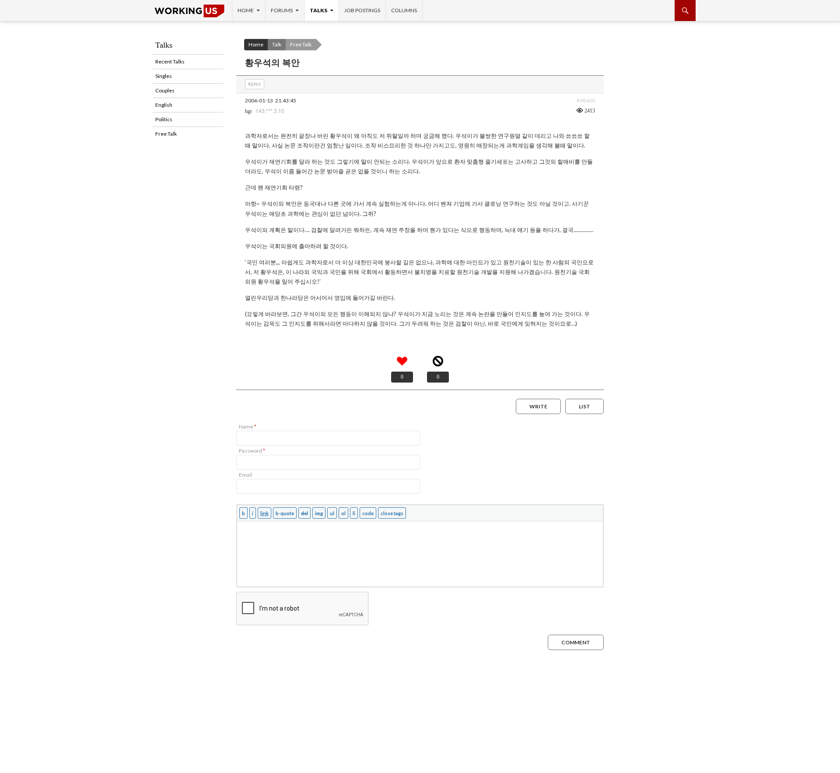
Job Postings (362, 10)
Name (247, 426)
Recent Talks (170, 61)
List (584, 406)
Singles (163, 76)
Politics (163, 119)
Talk (276, 44)
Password (252, 450)
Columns (404, 10)
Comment (575, 642)
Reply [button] (254, 84)
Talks (318, 10)
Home (246, 10)
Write (538, 406)
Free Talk (301, 44)
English (163, 105)
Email (245, 474)
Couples (165, 90)
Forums (282, 10)
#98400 (586, 100)
